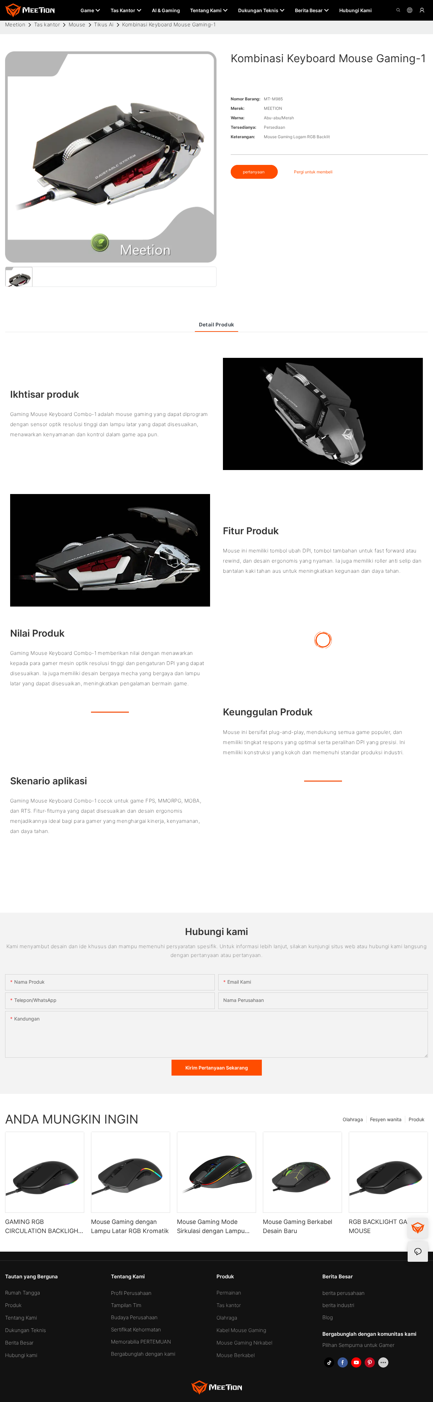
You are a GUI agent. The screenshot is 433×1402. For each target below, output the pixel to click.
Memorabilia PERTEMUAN (141, 1341)
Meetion (15, 24)
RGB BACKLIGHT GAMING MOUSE (386, 1226)
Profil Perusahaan (131, 1293)
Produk (417, 1119)
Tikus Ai (104, 24)
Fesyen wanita (386, 1119)
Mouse (77, 24)
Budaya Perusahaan (134, 1317)
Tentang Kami (21, 1317)
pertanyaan (254, 171)
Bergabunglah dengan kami (143, 1354)
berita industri (338, 1305)
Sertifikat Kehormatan (136, 1329)
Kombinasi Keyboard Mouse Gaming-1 (168, 24)
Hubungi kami (21, 1355)
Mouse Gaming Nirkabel (244, 1342)
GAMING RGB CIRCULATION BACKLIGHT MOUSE (43, 1226)
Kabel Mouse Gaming (241, 1330)
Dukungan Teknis (25, 1330)
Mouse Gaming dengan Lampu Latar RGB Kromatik (130, 1226)
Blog (327, 1317)
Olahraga (353, 1119)
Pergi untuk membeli (313, 171)
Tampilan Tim (126, 1305)
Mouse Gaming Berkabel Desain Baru (297, 1226)
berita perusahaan (343, 1293)
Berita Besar (19, 1342)
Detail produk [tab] (216, 324)
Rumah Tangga (22, 1292)
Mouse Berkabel (235, 1355)
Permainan (228, 1292)
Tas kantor (47, 24)
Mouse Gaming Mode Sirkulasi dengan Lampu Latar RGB (211, 1226)
